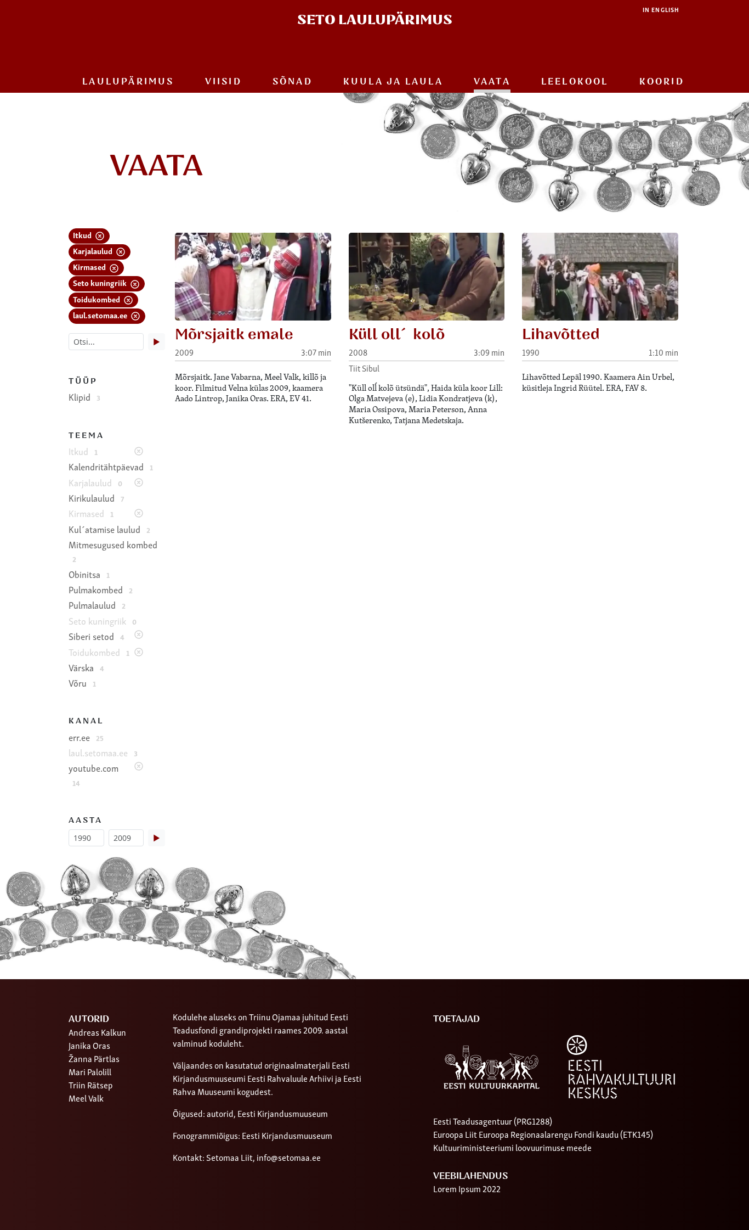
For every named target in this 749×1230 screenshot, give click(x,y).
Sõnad (293, 82)
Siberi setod (96, 636)
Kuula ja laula (393, 82)
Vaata (492, 82)
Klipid (84, 397)
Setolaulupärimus (374, 20)
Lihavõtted (561, 334)
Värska (86, 667)
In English (661, 10)
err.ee (86, 737)
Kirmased (90, 266)
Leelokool (575, 82)
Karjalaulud (93, 250)
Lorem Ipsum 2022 (467, 1188)
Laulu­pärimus (128, 82)
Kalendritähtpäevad (111, 466)
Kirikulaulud (96, 498)
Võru (82, 683)
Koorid (661, 82)
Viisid (223, 82)
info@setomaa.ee (289, 1157)
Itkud (83, 234)
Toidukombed (97, 299)
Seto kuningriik (100, 282)
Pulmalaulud (97, 605)
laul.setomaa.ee (101, 315)
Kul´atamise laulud (109, 529)
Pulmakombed (101, 589)
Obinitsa (89, 574)
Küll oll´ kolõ (397, 334)
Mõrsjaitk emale (234, 334)
